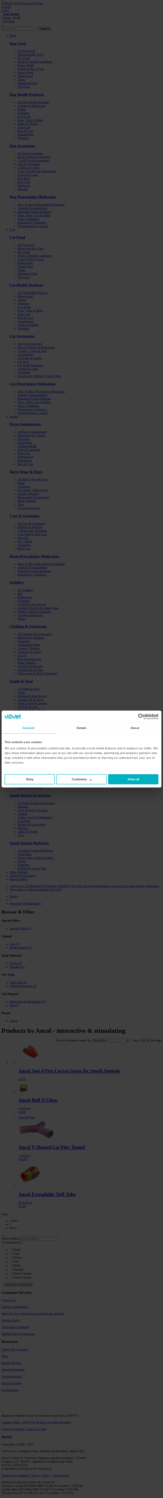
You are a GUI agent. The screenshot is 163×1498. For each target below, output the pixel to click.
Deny (29, 779)
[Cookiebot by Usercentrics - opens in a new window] (141, 716)
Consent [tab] (28, 728)
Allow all (133, 779)
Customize (79, 779)
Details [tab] (81, 728)
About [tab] (134, 728)
